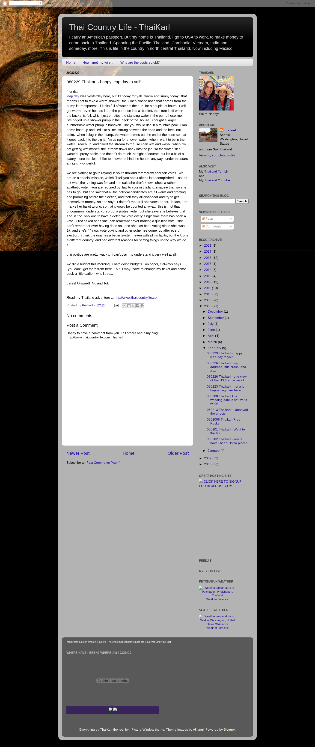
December (216, 311)
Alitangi (198, 729)
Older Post (178, 453)
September (216, 318)
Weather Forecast (217, 599)
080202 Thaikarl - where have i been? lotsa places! (227, 441)
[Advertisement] (213, 523)
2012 (208, 282)
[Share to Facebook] (137, 305)
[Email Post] (116, 305)
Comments (213, 226)
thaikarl (230, 130)
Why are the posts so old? (140, 62)
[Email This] (124, 305)
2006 (208, 464)
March (213, 342)
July (211, 324)
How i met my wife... (98, 62)
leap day (73, 96)
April (211, 336)
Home (70, 62)
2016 (208, 258)
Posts (209, 218)
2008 (208, 306)
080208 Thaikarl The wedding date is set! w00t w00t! (227, 399)
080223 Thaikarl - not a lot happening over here (226, 388)
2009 (208, 300)
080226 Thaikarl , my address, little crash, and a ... (226, 367)
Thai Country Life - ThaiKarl (119, 27)
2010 (208, 294)
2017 (208, 251)
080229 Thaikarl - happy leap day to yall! (225, 355)
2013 (208, 276)
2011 (208, 288)
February (215, 348)
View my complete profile (217, 155)
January (214, 450)
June (212, 330)
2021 (208, 245)
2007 (208, 458)
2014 (208, 270)
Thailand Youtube (217, 180)
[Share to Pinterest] (142, 305)
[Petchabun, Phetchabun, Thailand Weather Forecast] (217, 595)
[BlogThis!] (129, 305)
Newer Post (77, 453)
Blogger (229, 729)
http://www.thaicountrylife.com (137, 297)
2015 (208, 264)
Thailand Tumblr (216, 171)
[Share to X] (133, 305)
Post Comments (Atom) (103, 462)
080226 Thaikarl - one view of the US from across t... (227, 378)
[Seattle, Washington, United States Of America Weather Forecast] (217, 624)
